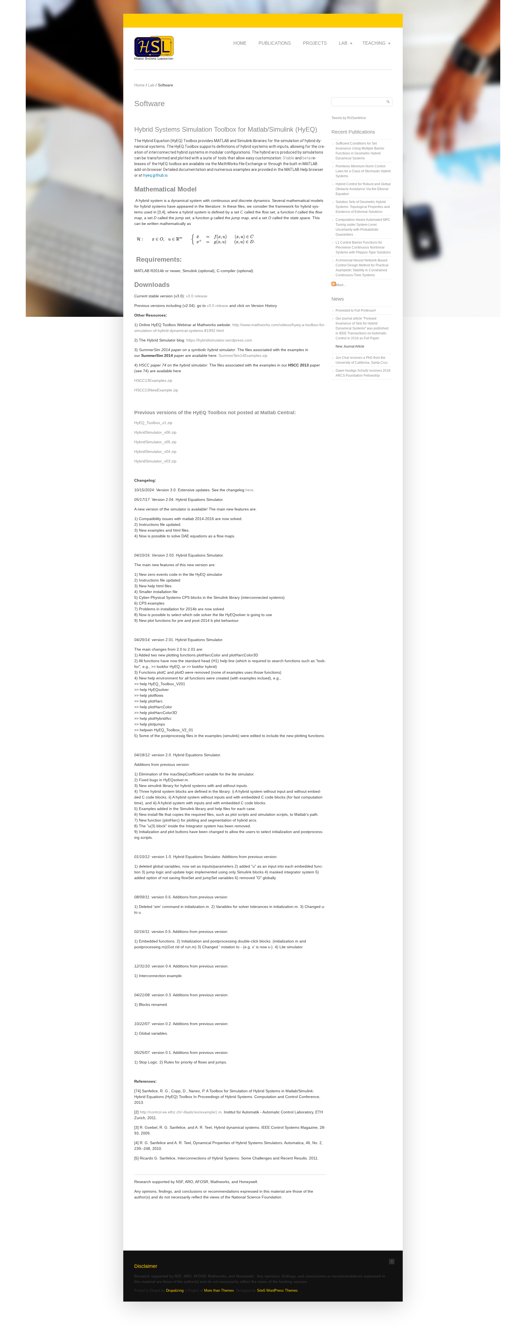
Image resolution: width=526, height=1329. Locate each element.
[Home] (154, 59)
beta (306, 158)
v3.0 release (196, 296)
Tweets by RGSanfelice (348, 118)
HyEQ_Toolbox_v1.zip (153, 423)
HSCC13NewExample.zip (156, 390)
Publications (275, 43)
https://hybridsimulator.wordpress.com (219, 340)
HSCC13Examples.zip (153, 380)
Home (240, 43)
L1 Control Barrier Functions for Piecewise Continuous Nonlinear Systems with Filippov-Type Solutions (363, 247)
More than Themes (219, 1290)
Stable (288, 158)
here (249, 490)
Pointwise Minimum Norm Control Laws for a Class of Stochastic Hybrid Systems (363, 171)
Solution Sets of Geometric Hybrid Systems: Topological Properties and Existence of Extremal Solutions (363, 207)
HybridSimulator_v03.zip (155, 461)
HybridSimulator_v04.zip (155, 451)
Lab (343, 43)
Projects (315, 43)
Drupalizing (175, 1290)
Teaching (373, 43)
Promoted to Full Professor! (356, 310)
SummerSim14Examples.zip (243, 355)
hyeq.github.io (155, 175)
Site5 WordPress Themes (277, 1290)
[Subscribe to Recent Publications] (333, 285)
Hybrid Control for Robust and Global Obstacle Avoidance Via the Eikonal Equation (363, 189)
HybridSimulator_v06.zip (155, 432)
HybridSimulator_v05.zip (155, 442)
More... (341, 285)
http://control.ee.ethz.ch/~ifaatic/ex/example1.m (181, 1112)
